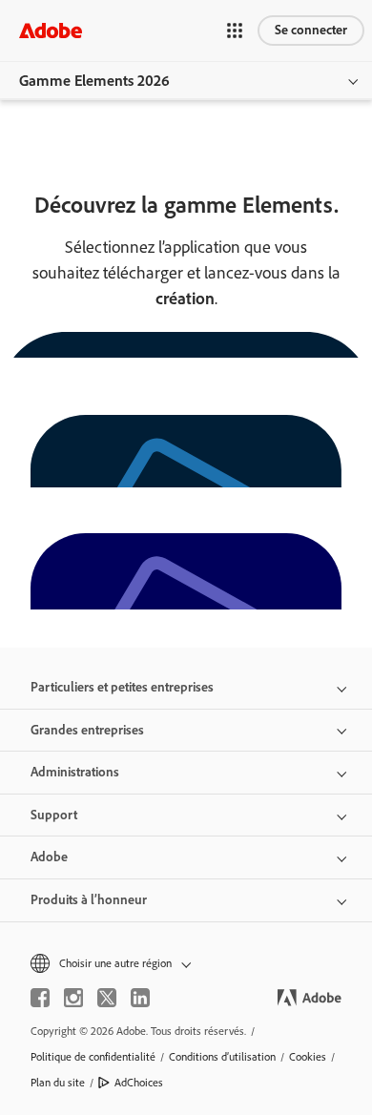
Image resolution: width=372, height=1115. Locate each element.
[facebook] (40, 997)
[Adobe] (50, 30)
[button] (234, 30)
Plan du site (58, 1082)
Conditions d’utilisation (222, 1056)
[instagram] (73, 997)
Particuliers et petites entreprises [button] (122, 687)
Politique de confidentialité (93, 1056)
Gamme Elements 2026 (94, 81)
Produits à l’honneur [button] (89, 900)
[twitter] (106, 997)
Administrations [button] (75, 772)
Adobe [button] (49, 857)
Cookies (307, 1056)
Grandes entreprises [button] (87, 730)
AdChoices (138, 1082)
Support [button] (54, 815)
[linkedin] (140, 997)
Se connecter (311, 30)
